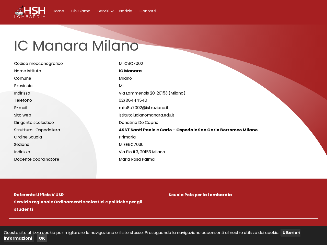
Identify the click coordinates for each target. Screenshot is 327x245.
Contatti (147, 11)
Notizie (125, 11)
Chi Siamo (80, 11)
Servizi (103, 11)
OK (42, 238)
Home (58, 11)
